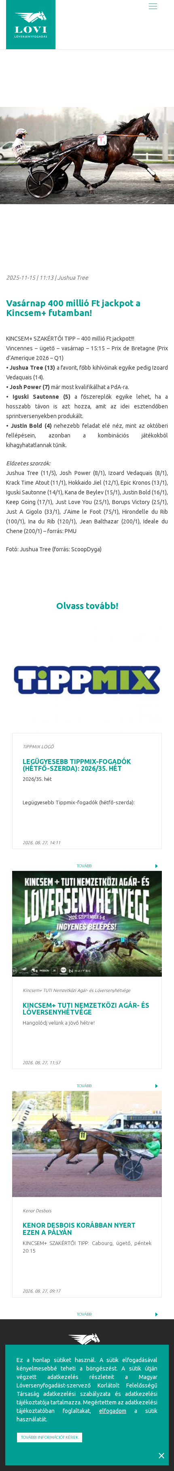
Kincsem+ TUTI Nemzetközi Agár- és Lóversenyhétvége (86, 1009)
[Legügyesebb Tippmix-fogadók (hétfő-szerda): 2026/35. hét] (87, 680)
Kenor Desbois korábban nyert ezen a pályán (79, 1229)
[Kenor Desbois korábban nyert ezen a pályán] (87, 1144)
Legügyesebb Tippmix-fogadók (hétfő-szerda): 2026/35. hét (77, 765)
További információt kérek (49, 1437)
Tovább (84, 866)
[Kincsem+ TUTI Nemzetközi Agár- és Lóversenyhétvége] (87, 924)
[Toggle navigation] (153, 6)
